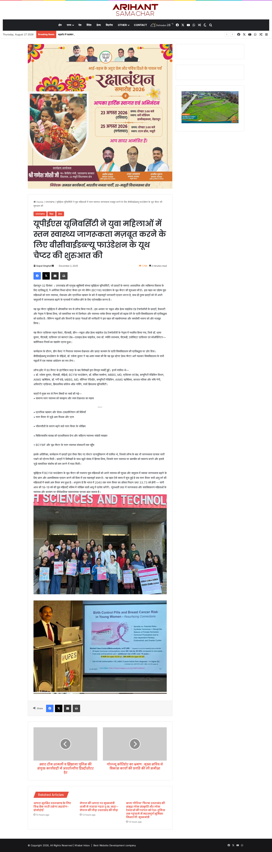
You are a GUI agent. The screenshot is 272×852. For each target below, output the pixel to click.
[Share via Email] (55, 276)
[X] (46, 276)
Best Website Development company (114, 845)
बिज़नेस (109, 24)
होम (60, 24)
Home (39, 201)
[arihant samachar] (136, 10)
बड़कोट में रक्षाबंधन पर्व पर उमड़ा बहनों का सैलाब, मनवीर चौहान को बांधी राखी (90, 34)
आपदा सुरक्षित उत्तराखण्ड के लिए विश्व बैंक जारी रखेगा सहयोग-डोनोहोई (52, 806)
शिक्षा (51, 213)
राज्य (69, 24)
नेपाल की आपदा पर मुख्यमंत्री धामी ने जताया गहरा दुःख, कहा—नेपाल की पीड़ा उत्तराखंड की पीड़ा (99, 806)
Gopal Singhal (43, 265)
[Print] (64, 276)
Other (122, 24)
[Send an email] (53, 265)
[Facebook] (37, 276)
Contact (140, 24)
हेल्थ (99, 24)
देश (79, 24)
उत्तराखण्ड (49, 201)
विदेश (89, 24)
